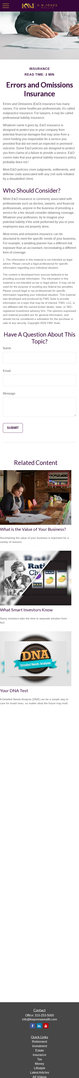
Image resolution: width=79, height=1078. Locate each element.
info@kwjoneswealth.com (39, 1019)
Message (9, 393)
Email (7, 370)
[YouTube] (46, 1025)
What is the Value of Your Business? (33, 529)
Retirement (39, 1041)
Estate (39, 1050)
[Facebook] (32, 1025)
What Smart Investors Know (26, 609)
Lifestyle (39, 1068)
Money (39, 1063)
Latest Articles (39, 1072)
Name (7, 348)
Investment (39, 1046)
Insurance (39, 1055)
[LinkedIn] (39, 1025)
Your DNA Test (14, 690)
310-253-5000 (44, 1015)
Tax (39, 1059)
